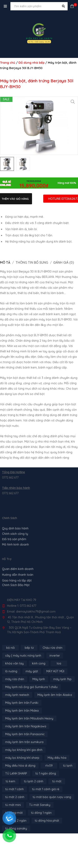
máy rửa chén (14, 679)
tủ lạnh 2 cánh (33, 781)
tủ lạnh (67, 765)
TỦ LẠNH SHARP (16, 773)
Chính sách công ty (15, 534)
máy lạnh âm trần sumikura (24, 742)
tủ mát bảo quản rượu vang (52, 797)
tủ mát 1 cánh (14, 789)
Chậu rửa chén (52, 648)
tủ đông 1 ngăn (41, 813)
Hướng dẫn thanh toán (17, 575)
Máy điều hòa (57, 758)
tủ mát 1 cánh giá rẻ (45, 789)
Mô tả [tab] (5, 262)
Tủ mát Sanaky (39, 805)
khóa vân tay (14, 663)
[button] (73, 102)
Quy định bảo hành (15, 528)
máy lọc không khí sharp (22, 758)
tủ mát (56, 781)
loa (59, 663)
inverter (55, 655)
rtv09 (49, 765)
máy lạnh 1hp (62, 679)
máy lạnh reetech (17, 695)
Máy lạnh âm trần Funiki (21, 703)
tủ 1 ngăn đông (45, 773)
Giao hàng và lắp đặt (17, 580)
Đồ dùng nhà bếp (32, 63)
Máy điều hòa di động (20, 765)
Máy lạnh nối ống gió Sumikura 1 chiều (31, 687)
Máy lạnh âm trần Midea (22, 710)
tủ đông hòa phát (47, 820)
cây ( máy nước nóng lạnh (23, 655)
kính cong (38, 663)
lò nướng (11, 671)
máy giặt (32, 671)
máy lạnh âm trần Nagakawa (25, 726)
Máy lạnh (38, 679)
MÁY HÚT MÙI (55, 671)
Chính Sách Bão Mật (16, 585)
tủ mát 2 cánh (14, 797)
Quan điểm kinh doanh (17, 569)
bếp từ (29, 648)
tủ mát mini (13, 805)
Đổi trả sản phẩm (14, 539)
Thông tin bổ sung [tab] (32, 262)
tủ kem (10, 781)
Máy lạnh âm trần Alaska (54, 695)
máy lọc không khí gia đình (23, 750)
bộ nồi (10, 648)
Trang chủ (7, 63)
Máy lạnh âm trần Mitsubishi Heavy (29, 718)
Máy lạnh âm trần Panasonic (25, 734)
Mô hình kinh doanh (15, 544)
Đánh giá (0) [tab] (63, 262)
